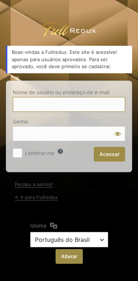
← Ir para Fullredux (36, 197)
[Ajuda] (60, 151)
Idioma (38, 225)
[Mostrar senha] (117, 133)
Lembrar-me (39, 153)
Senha (20, 121)
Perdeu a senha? (34, 184)
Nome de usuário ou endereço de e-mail (61, 92)
